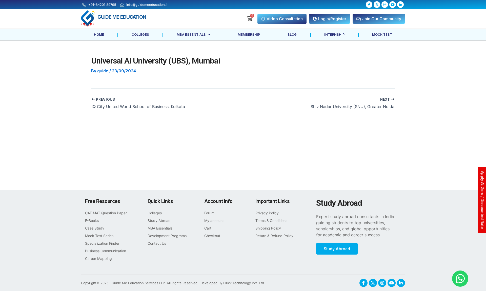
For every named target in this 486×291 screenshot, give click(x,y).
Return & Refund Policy (274, 236)
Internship (334, 34)
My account (214, 220)
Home (99, 34)
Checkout (212, 236)
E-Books (92, 220)
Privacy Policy (267, 213)
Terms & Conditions (271, 220)
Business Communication (105, 251)
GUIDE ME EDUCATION (121, 17)
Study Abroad (159, 220)
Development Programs (167, 236)
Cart (207, 228)
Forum (209, 213)
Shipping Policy (268, 228)
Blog (292, 34)
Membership (249, 34)
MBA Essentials (191, 34)
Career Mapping (98, 258)
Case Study (94, 228)
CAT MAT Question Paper (106, 213)
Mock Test (382, 34)
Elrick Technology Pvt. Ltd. (244, 283)
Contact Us (157, 243)
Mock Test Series (99, 236)
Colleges (140, 34)
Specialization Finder (102, 243)
